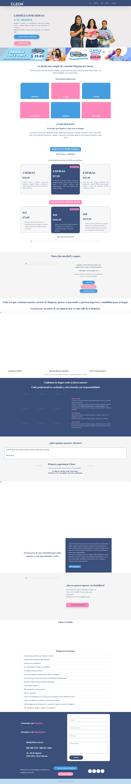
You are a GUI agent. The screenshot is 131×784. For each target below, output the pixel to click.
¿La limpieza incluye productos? (33, 670)
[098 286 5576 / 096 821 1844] (23, 748)
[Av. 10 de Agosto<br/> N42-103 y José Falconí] (23, 754)
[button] (35, 96)
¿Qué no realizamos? (30, 693)
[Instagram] (94, 771)
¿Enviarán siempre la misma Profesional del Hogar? (39, 682)
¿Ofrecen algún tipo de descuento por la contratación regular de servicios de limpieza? (49, 704)
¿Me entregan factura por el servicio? (35, 689)
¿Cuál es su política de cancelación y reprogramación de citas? (42, 700)
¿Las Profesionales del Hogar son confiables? (37, 667)
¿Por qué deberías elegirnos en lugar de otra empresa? (40, 708)
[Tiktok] (102, 771)
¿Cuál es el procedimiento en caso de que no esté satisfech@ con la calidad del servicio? (49, 696)
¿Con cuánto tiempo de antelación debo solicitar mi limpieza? (42, 674)
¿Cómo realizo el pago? (31, 685)
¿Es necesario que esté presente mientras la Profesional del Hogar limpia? (45, 678)
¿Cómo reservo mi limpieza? (32, 663)
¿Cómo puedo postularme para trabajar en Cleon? (39, 656)
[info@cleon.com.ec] (23, 742)
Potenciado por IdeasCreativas (65, 781)
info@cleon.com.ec (34, 742)
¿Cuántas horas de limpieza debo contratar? (37, 659)
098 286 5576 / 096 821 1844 (39, 748)
